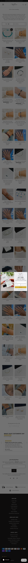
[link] (20, 274)
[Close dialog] (26, 272)
